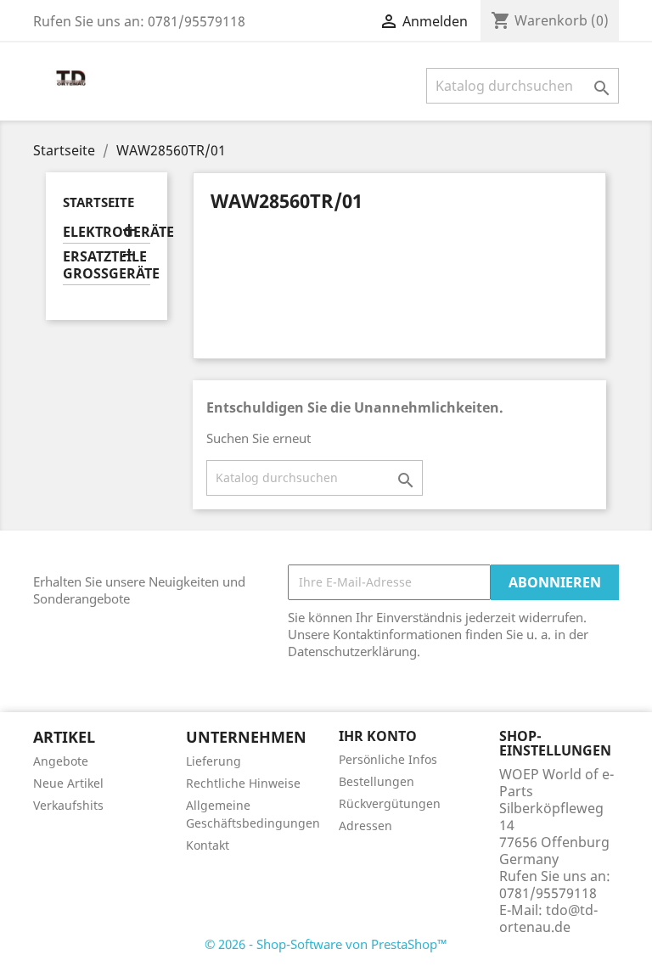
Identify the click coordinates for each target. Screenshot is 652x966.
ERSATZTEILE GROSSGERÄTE (106, 265)
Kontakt (207, 845)
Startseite (98, 202)
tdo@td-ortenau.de (548, 918)
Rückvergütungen (390, 803)
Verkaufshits (68, 805)
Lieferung (213, 761)
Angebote (60, 761)
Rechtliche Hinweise (243, 783)
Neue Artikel (68, 783)
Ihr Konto (378, 736)
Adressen (365, 825)
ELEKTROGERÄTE (106, 232)
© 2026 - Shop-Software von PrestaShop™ (326, 943)
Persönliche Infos (388, 759)
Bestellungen (376, 781)
